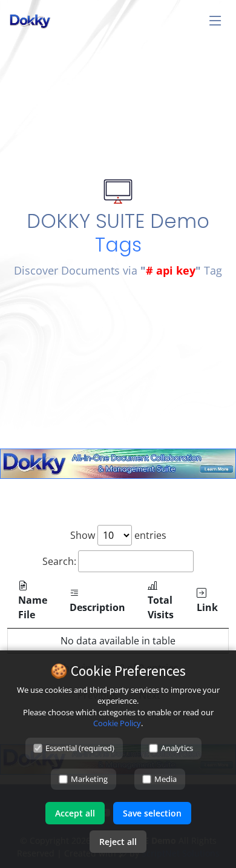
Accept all (75, 813)
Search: (59, 561)
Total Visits (161, 607)
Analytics (177, 748)
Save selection (152, 813)
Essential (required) (79, 748)
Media (165, 778)
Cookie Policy (117, 723)
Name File (32, 607)
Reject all (118, 841)
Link (207, 607)
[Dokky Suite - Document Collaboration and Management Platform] (118, 462)
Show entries (118, 535)
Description (97, 607)
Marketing (89, 778)
